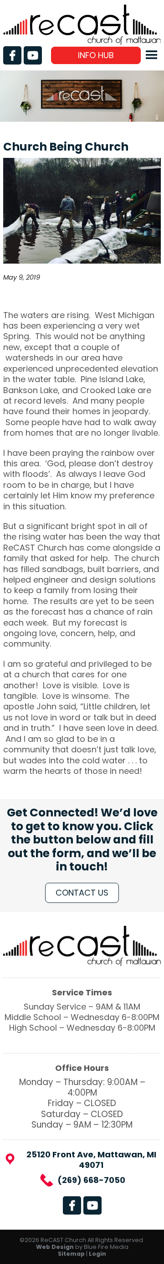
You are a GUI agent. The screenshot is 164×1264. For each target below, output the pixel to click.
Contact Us (82, 892)
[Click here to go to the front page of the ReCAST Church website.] (82, 42)
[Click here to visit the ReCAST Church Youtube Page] (33, 55)
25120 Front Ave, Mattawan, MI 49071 (91, 1160)
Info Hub (96, 55)
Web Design (55, 1247)
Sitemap (71, 1254)
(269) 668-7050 (91, 1180)
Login (97, 1254)
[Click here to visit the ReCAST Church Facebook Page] (12, 55)
